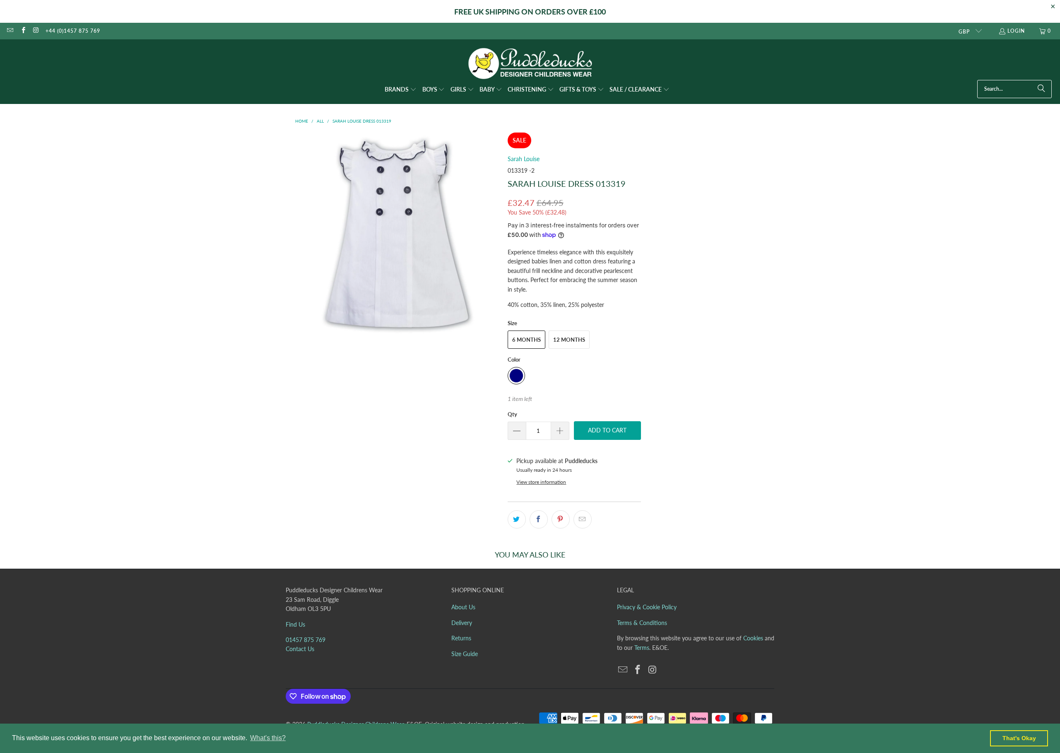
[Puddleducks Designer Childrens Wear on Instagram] (35, 31)
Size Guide (464, 653)
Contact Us (300, 648)
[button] (401, 90)
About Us (463, 607)
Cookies (753, 638)
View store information (541, 482)
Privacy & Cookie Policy (647, 607)
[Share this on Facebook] (539, 519)
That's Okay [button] (1019, 738)
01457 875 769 (305, 639)
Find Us (295, 624)
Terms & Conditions (642, 622)
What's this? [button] (268, 737)
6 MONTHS (526, 339)
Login (1016, 31)
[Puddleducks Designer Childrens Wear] (530, 64)
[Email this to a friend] (582, 519)
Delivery (461, 622)
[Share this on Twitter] (517, 519)
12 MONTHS (569, 339)
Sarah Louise (524, 158)
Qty (512, 414)
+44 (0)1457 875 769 (73, 31)
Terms (641, 647)
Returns (461, 638)
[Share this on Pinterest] (561, 519)
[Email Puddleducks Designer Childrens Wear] (9, 31)
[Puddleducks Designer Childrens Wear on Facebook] (22, 31)
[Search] (1041, 89)
